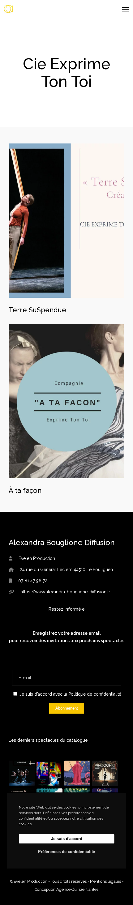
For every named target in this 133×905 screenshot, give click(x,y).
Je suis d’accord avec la (69, 694)
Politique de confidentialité (94, 694)
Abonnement (66, 708)
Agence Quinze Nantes (77, 889)
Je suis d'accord (66, 838)
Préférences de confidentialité (66, 851)
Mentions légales (105, 881)
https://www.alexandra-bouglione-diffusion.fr (65, 591)
